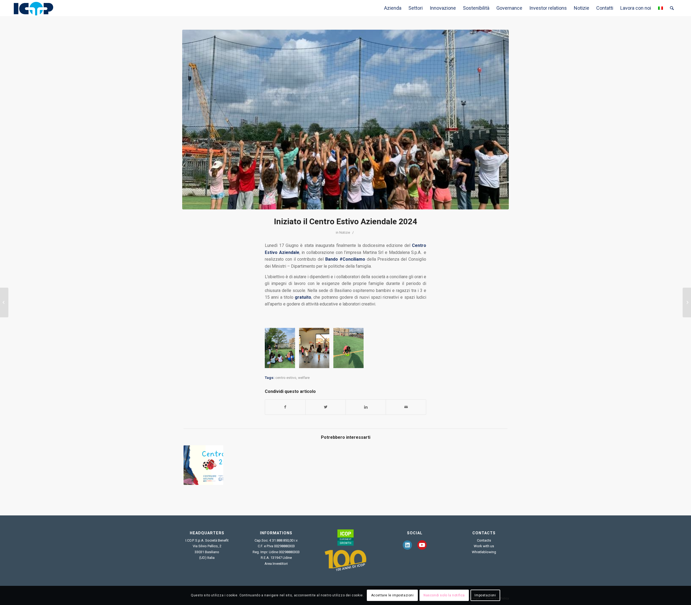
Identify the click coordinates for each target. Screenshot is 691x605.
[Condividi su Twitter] (326, 407)
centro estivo (285, 378)
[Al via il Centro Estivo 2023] (203, 465)
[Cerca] (671, 8)
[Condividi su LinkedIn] (366, 407)
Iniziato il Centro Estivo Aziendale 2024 (345, 221)
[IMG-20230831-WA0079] (323, 362)
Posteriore (414, 348)
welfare (304, 378)
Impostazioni (485, 595)
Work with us (484, 546)
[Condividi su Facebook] (285, 407)
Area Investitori (276, 564)
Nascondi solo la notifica (444, 595)
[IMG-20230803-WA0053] (345, 119)
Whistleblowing (484, 552)
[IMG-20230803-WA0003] (357, 362)
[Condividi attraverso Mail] (406, 407)
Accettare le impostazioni (392, 595)
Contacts (484, 540)
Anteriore (277, 348)
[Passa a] (660, 8)
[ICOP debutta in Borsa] (687, 302)
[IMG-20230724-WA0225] (289, 362)
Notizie (344, 232)
